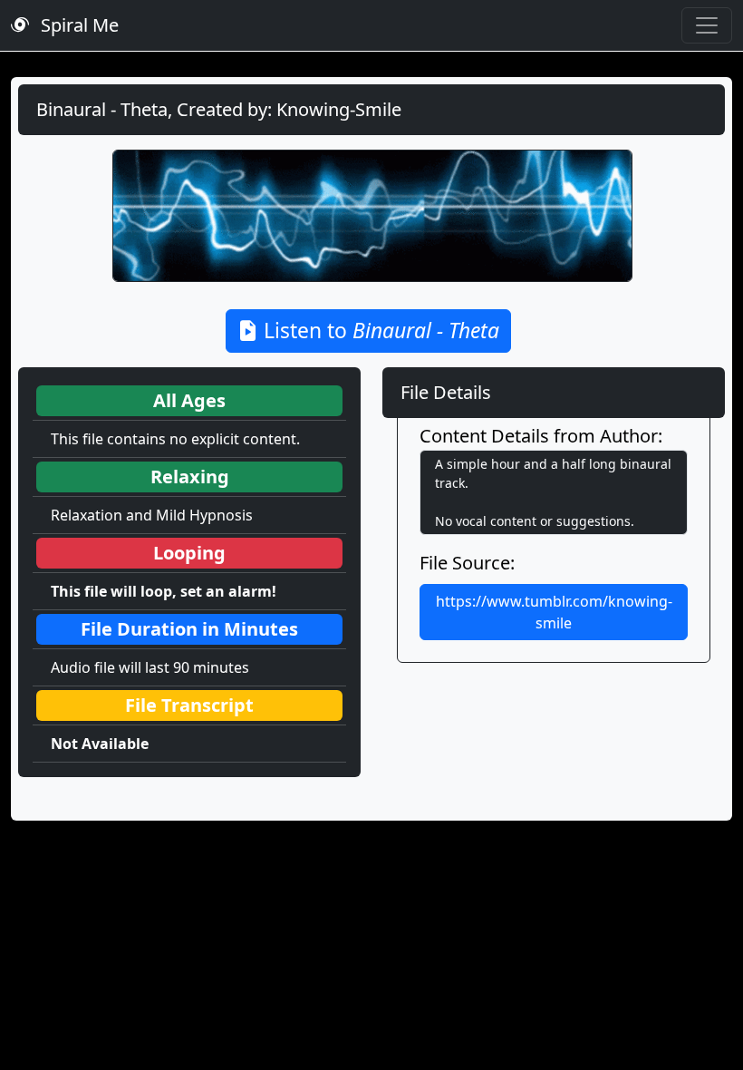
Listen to (378, 330)
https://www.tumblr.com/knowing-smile (554, 612)
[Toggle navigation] (706, 25)
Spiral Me (77, 25)
